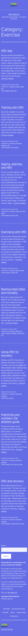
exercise (8, 147)
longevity (8, 333)
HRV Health (14, 14)
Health (22, 86)
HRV (2, 88)
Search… (4, 545)
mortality (14, 333)
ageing (8, 91)
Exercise (17, 86)
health (12, 91)
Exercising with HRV (13, 232)
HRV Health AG (12, 592)
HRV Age (6, 50)
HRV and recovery (12, 481)
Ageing (12, 86)
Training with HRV (12, 107)
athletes (8, 464)
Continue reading (7, 78)
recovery (11, 398)
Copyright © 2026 (7, 629)
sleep (20, 464)
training (16, 147)
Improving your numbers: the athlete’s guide (10, 418)
